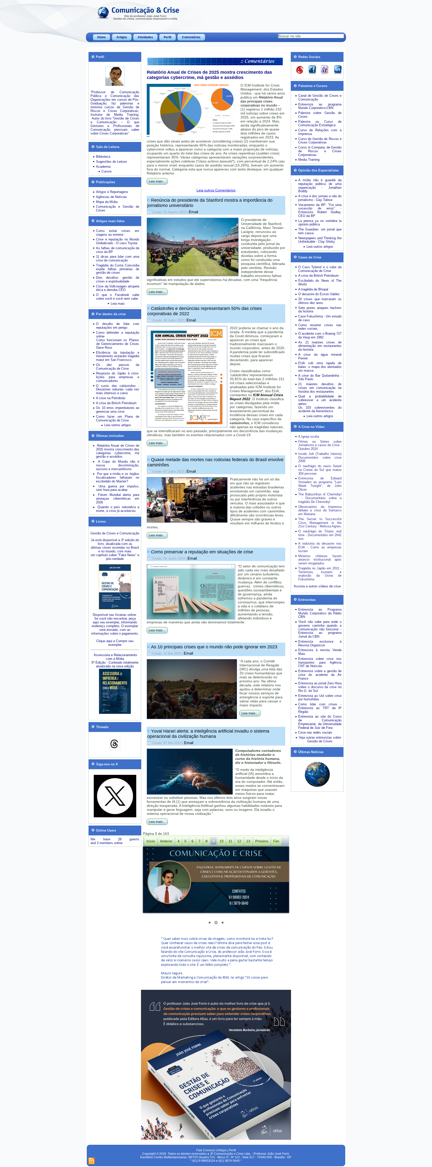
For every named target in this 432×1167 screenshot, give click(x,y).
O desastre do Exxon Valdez (319, 294)
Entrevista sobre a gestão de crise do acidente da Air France (320, 674)
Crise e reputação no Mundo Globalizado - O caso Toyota (117, 241)
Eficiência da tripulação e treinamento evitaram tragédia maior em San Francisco (117, 356)
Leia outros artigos (117, 425)
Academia (103, 166)
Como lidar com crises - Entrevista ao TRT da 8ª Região (320, 708)
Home (101, 37)
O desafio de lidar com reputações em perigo (117, 325)
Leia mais (118, 303)
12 (239, 841)
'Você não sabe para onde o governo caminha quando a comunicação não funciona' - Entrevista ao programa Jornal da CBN (320, 629)
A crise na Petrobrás (111, 398)
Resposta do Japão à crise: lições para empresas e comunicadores (117, 377)
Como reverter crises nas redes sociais (320, 327)
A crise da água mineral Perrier (320, 356)
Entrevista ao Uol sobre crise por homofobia (320, 697)
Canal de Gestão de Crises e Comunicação (320, 97)
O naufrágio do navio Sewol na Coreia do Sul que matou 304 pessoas (320, 469)
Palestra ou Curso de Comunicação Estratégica (320, 123)
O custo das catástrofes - (117, 386)
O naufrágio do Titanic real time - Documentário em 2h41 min (320, 535)
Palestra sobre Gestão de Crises (320, 114)
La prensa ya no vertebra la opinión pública (320, 222)
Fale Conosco (205, 1150)
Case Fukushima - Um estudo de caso (320, 318)
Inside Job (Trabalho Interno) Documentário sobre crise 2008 (320, 457)
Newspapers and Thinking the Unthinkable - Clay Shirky (320, 240)
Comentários (191, 37)
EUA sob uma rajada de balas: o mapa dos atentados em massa (320, 366)
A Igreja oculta (308, 436)
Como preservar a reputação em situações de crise (202, 551)
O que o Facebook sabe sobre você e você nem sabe (117, 296)
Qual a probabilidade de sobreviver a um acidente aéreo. (320, 400)
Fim (276, 841)
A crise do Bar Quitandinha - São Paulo (320, 377)
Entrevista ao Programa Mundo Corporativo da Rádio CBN (320, 613)
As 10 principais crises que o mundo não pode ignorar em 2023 (214, 646)
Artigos (121, 37)
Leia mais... (157, 181)
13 (248, 841)
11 (230, 841)
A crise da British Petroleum (116, 403)
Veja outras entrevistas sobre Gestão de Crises (320, 739)
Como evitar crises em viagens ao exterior (117, 232)
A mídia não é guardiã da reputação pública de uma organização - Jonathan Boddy (320, 185)
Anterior (166, 841)
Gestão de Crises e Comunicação (114, 533)
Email (193, 212)
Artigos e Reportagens (112, 192)
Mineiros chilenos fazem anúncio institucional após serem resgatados (320, 559)
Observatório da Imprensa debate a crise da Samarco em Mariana (320, 510)
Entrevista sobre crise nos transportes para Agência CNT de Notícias (320, 662)
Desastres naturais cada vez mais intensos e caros (117, 391)
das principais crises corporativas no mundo (261, 101)
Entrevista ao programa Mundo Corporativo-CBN (320, 106)
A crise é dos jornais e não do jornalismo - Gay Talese (320, 198)
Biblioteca (103, 156)
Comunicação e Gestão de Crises (117, 208)
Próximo (261, 841)
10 (222, 841)
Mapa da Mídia (107, 202)
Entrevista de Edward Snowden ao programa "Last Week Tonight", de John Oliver (320, 483)
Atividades (145, 37)
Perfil (167, 37)
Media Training (309, 159)
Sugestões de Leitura (111, 161)
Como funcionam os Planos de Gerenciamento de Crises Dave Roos (117, 343)
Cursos (107, 171)
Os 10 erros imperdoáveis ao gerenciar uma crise (117, 409)
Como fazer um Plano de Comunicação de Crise (117, 418)
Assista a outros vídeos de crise (317, 586)
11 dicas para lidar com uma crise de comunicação (117, 258)
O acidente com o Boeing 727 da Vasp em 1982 (320, 335)
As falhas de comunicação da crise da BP (117, 250)
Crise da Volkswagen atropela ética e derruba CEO (117, 288)
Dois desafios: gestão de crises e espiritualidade (117, 279)
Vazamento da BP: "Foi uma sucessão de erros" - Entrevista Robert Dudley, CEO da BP (320, 210)
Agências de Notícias (111, 197)
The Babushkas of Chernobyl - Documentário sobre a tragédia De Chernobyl (320, 498)
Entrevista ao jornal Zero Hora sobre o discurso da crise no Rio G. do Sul (320, 687)
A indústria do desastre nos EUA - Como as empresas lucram (320, 547)
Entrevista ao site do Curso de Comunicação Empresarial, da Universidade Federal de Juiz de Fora (320, 722)
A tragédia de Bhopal (313, 289)
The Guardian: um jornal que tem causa (320, 231)
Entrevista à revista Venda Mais (320, 652)
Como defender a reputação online (117, 334)
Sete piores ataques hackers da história (320, 309)
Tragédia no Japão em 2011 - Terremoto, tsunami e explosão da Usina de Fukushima (320, 573)
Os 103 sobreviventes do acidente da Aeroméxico (320, 409)
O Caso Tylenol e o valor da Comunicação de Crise (320, 269)
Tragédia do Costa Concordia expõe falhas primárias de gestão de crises (117, 269)
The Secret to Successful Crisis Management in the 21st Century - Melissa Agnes (320, 522)
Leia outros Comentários (216, 190)
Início (150, 841)
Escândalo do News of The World (320, 282)
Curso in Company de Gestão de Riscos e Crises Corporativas (320, 151)
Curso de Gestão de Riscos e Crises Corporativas (320, 140)
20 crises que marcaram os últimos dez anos (320, 301)
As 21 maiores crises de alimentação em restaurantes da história (320, 346)
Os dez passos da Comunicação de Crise (117, 366)
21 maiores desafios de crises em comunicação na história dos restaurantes (320, 387)
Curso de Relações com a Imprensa (320, 132)
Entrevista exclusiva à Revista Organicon (320, 643)
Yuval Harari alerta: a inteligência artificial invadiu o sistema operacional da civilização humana (208, 734)
